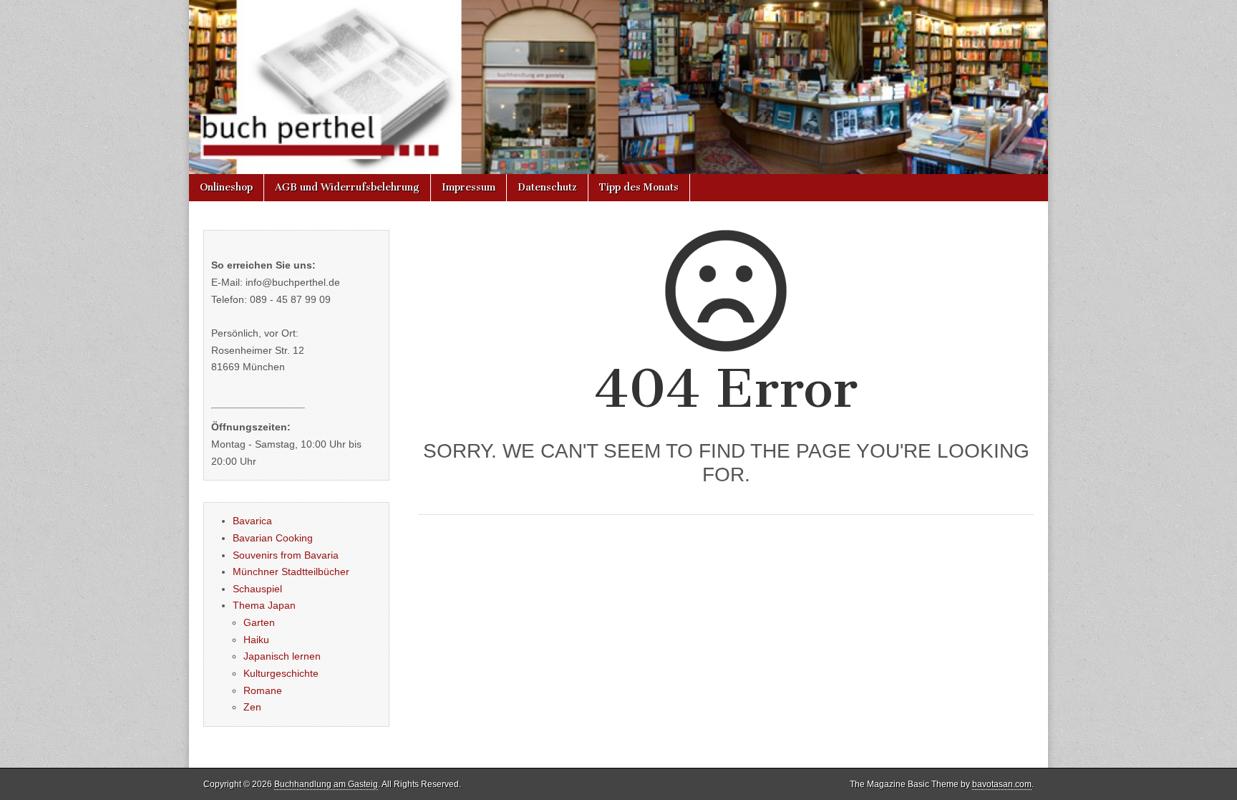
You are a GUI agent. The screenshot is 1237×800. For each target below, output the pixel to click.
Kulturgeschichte (281, 673)
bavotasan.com (1002, 784)
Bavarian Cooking (273, 538)
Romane (262, 690)
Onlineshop (226, 187)
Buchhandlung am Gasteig (326, 784)
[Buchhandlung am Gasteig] (618, 87)
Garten (259, 622)
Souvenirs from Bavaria (286, 555)
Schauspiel (257, 588)
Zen (252, 707)
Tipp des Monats (639, 187)
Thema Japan (264, 605)
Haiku (256, 639)
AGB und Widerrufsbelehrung (347, 187)
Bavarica (252, 520)
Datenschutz (547, 187)
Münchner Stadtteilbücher (291, 571)
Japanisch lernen (282, 656)
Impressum (468, 187)
